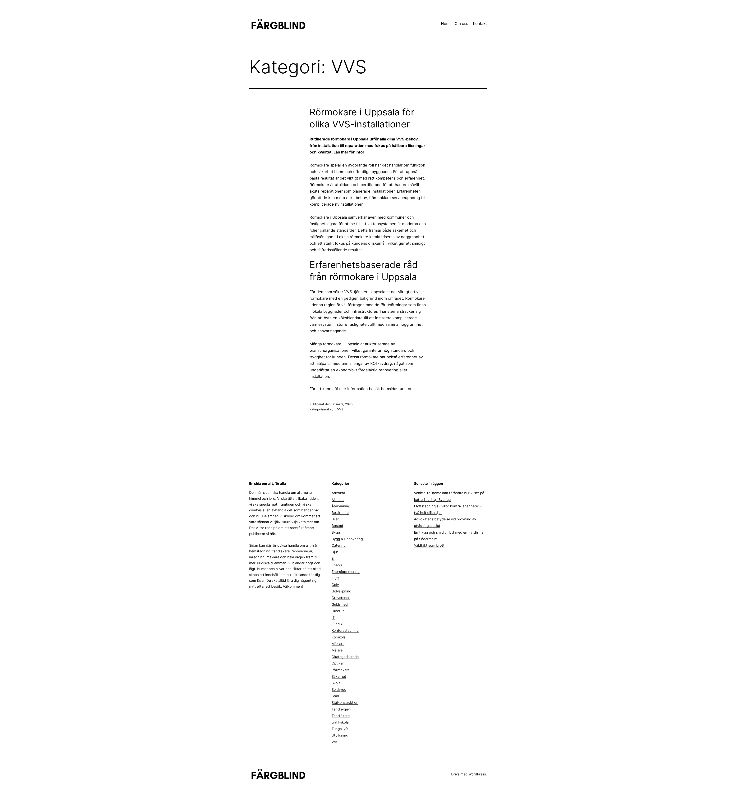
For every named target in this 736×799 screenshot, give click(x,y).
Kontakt (480, 23)
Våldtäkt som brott (429, 545)
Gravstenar (341, 598)
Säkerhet (339, 676)
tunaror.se (407, 388)
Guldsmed (340, 604)
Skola (336, 683)
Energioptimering (346, 572)
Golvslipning (341, 591)
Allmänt (338, 500)
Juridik (337, 624)
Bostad (337, 526)
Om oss (461, 23)
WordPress (477, 774)
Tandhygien (341, 709)
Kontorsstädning (345, 630)
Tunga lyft (340, 729)
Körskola (339, 637)
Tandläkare (341, 716)
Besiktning (340, 513)
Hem (445, 23)
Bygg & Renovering (347, 539)
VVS (340, 409)
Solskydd (339, 689)
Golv (335, 585)
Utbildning (340, 735)
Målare (337, 650)
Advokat (338, 493)
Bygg (336, 532)
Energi (337, 565)
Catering (339, 545)
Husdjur (338, 611)
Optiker (338, 663)
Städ (335, 696)
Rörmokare (341, 670)
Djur (335, 552)
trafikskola (340, 722)
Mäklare (338, 644)
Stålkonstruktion (345, 703)
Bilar (335, 519)
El (333, 558)
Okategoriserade (345, 657)
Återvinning (341, 506)
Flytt (335, 578)
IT (333, 617)
